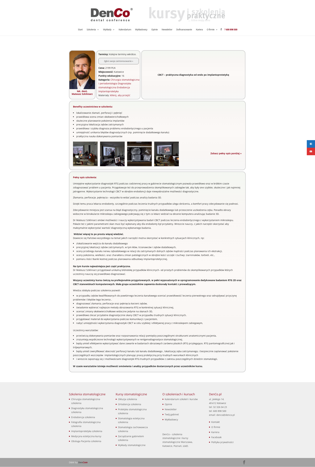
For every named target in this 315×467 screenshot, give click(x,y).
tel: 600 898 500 (217, 411)
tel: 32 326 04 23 (218, 407)
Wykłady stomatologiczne (132, 445)
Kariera (199, 29)
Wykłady (107, 29)
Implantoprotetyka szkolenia (86, 431)
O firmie (210, 29)
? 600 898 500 (230, 29)
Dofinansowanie (184, 29)
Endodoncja (123, 87)
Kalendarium (125, 29)
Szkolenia (91, 29)
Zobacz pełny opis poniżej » (226, 153)
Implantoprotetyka (108, 91)
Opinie (154, 29)
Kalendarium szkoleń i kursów (181, 399)
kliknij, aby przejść (120, 95)
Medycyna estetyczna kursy (86, 436)
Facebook (216, 437)
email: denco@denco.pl (222, 414)
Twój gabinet (172, 414)
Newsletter (167, 29)
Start (80, 29)
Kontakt (215, 422)
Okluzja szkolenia (127, 399)
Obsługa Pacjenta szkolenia (86, 441)
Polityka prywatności (222, 442)
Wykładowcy (141, 29)
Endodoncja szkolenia (83, 417)
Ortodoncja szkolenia (129, 404)
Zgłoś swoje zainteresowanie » (118, 61)
